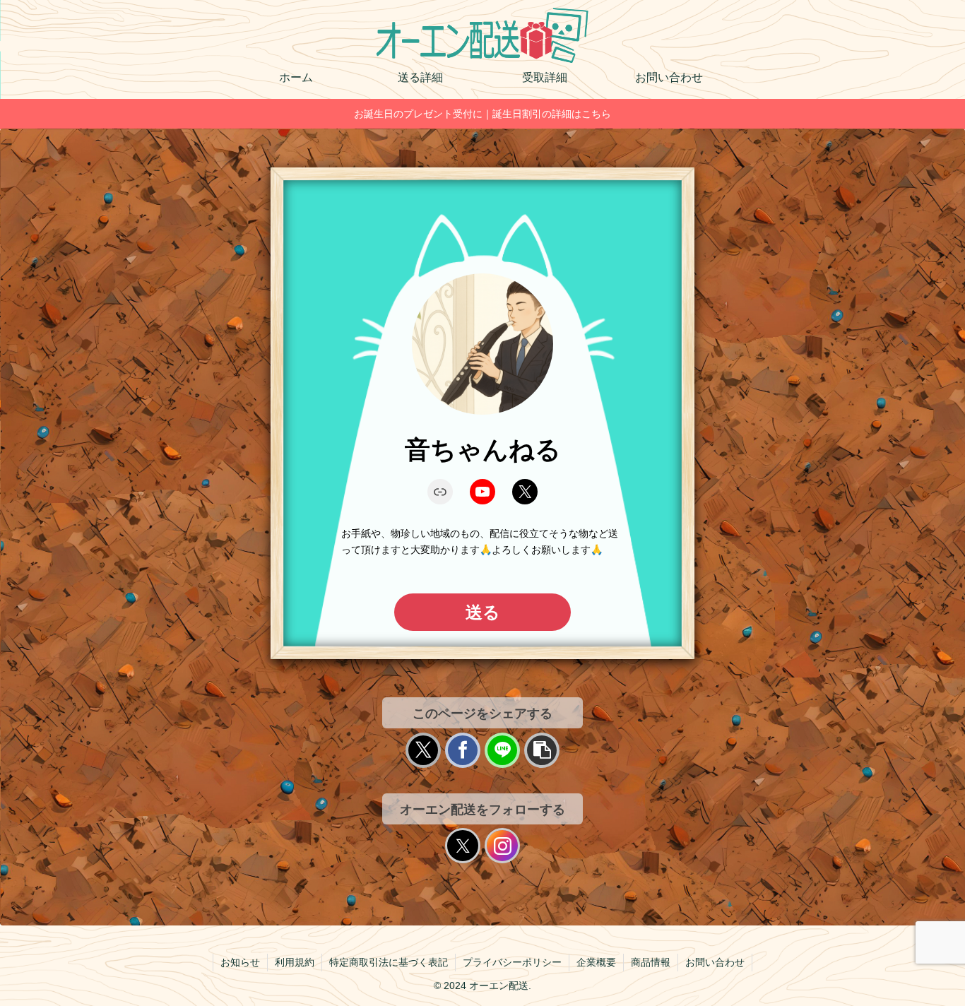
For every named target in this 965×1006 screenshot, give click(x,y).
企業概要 (596, 962)
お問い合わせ (715, 962)
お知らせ (240, 962)
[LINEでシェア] (502, 750)
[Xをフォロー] (462, 845)
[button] (542, 750)
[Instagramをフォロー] (502, 845)
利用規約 (294, 962)
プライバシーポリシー (512, 962)
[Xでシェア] (423, 750)
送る (483, 612)
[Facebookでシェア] (462, 750)
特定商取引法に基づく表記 (388, 962)
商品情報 (650, 962)
